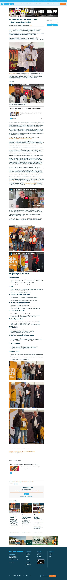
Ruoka (48, 3)
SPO (25, 481)
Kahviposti (28, 562)
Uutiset (22, 3)
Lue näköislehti (39, 557)
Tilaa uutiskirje (53, 575)
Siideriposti (28, 557)
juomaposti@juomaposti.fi (13, 559)
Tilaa (52, 25)
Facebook (50, 553)
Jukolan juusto (24, 451)
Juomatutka (39, 556)
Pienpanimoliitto (12, 138)
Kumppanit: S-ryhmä (13, 451)
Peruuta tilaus (11, 562)
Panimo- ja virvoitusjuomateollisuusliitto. (24, 138)
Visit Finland (29, 451)
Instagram (50, 554)
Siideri (40, 3)
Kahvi (58, 3)
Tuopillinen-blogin (12, 180)
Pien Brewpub (37, 180)
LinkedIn (50, 556)
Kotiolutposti (28, 564)
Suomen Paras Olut (13, 29)
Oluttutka (39, 554)
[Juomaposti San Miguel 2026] (33, 540)
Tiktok (50, 557)
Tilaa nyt (26, 494)
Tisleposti (27, 559)
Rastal (12, 452)
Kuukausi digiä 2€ (18, 491)
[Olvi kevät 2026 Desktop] (33, 12)
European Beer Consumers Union (30, 183)
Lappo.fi (15, 452)
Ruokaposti (28, 561)
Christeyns (20, 452)
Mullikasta (17, 182)
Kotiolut (53, 3)
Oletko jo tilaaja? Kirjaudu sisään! (26, 496)
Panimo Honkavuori (13, 73)
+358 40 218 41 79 (12, 560)
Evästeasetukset (22, 575)
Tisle (44, 3)
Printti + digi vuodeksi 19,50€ (30, 491)
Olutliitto (28, 448)
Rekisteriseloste (29, 575)
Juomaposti (28, 3)
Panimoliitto (23, 448)
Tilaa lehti (63, 3)
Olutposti (35, 3)
